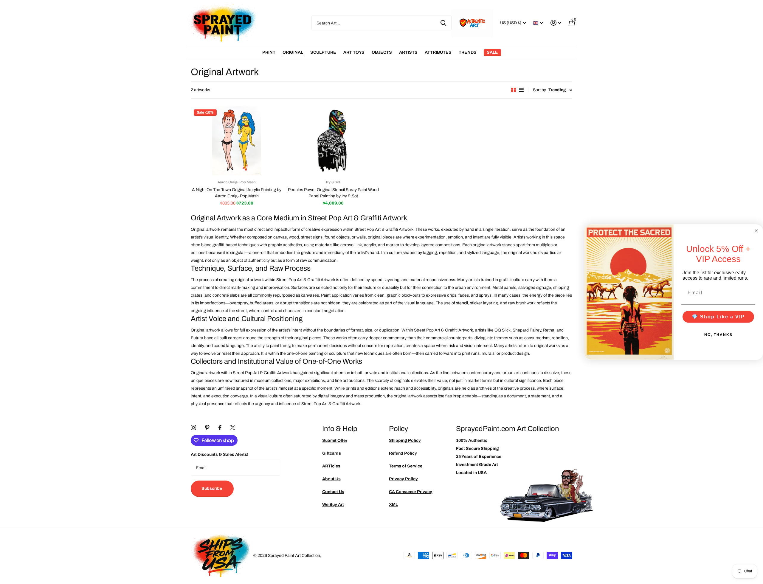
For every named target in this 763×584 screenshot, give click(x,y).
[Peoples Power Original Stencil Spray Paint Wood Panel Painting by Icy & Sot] (333, 140)
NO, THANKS (718, 334)
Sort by (539, 90)
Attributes (438, 52)
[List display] (521, 90)
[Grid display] (513, 90)
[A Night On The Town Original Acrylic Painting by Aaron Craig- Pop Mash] (237, 140)
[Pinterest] (207, 427)
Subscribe (212, 488)
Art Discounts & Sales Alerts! (219, 454)
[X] (232, 427)
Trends (468, 52)
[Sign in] (555, 23)
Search (443, 23)
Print (268, 52)
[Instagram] (193, 427)
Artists (408, 52)
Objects (382, 52)
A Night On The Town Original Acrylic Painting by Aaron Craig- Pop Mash (236, 193)
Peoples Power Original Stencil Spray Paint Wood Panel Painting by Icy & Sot (333, 193)
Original (293, 52)
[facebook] (219, 427)
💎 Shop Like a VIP (718, 316)
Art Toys (354, 52)
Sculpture (323, 52)
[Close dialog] (756, 230)
